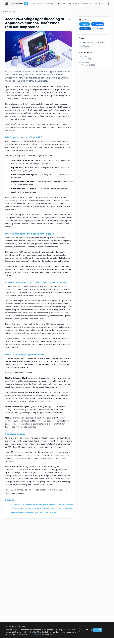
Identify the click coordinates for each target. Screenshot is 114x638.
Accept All (97, 630)
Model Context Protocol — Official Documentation (33, 513)
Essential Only (85, 630)
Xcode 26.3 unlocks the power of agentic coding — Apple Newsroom (42, 505)
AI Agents (85, 46)
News (33, 3)
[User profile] (108, 3)
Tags (64, 3)
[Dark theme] (101, 3)
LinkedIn (86, 28)
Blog (57, 3)
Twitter (86, 24)
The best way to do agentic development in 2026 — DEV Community (41, 509)
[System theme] (98, 3)
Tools (40, 3)
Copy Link (99, 28)
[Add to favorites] (70, 19)
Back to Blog (10, 12)
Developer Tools (87, 42)
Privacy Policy (37, 634)
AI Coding (101, 42)
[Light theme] (96, 3)
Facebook (99, 24)
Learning (49, 3)
